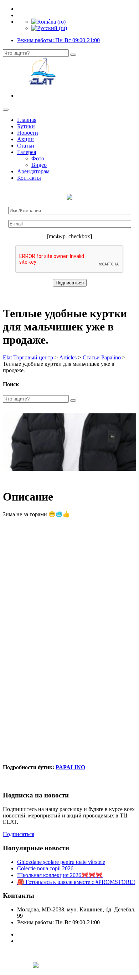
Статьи (25, 146)
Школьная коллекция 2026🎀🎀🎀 (60, 875)
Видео (39, 165)
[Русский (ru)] (49, 28)
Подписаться (18, 834)
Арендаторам (33, 171)
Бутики (26, 126)
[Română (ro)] (48, 22)
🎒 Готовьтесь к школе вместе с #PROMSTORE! (76, 882)
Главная (26, 120)
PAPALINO (70, 767)
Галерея (26, 152)
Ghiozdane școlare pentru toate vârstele (61, 862)
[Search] (73, 55)
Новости (27, 133)
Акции (25, 139)
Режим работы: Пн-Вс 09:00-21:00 (58, 40)
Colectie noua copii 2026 (45, 868)
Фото (37, 158)
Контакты (29, 178)
